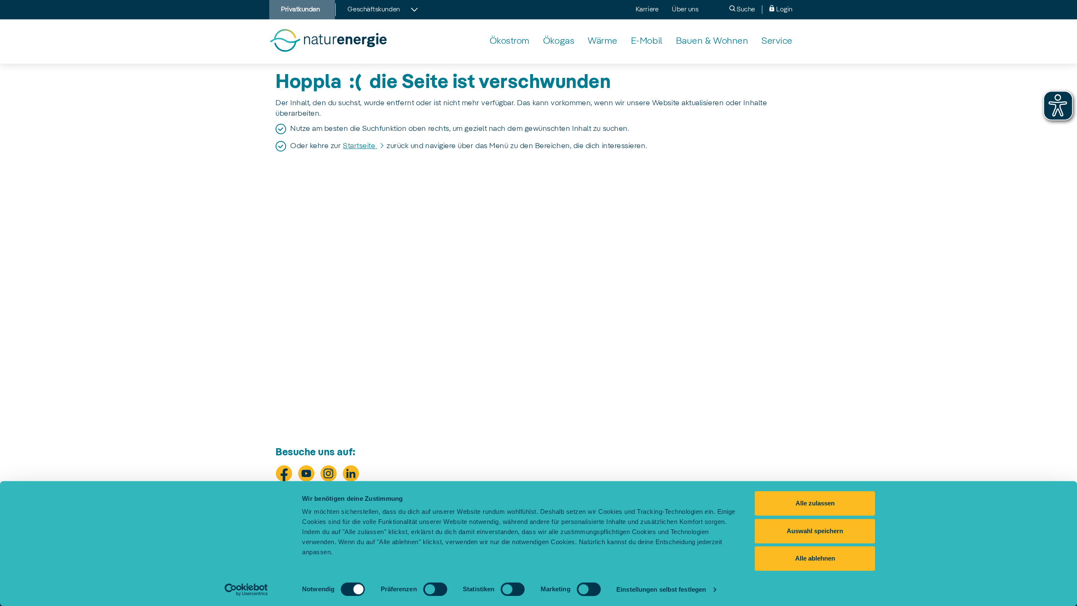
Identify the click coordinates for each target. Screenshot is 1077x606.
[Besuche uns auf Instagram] (328, 473)
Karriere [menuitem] (647, 9)
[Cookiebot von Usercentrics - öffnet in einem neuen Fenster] (246, 589)
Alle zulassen (815, 503)
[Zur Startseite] (328, 41)
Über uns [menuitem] (685, 9)
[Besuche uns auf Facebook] (284, 473)
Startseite (360, 146)
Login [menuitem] (784, 9)
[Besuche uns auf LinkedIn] (350, 473)
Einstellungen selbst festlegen (661, 589)
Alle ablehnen (815, 558)
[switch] (435, 589)
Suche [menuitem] (745, 9)
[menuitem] (509, 41)
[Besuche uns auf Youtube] (306, 473)
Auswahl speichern (815, 530)
